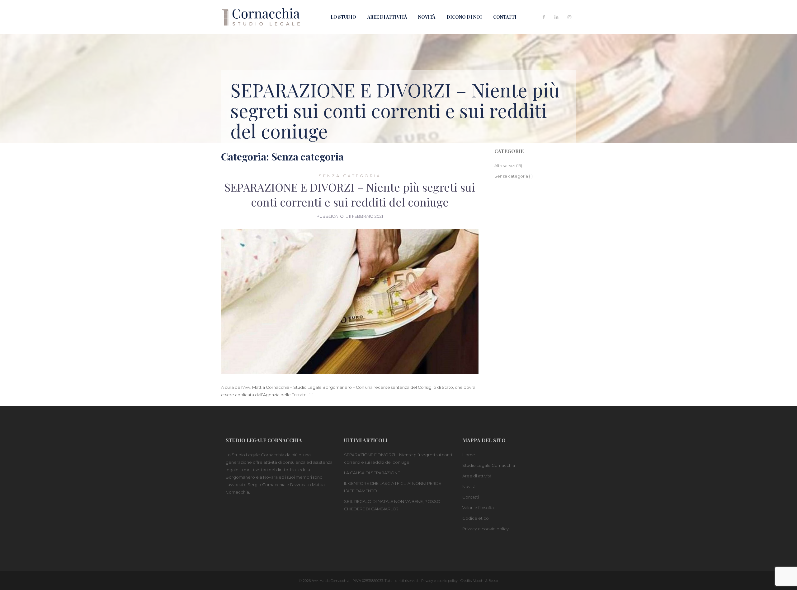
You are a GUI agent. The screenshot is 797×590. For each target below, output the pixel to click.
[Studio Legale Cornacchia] (261, 16)
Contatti (504, 17)
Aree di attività (387, 17)
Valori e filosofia (478, 507)
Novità (426, 17)
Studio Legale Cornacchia (488, 465)
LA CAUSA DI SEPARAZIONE (372, 472)
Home (468, 454)
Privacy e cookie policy (485, 528)
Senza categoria (350, 175)
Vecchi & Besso (485, 580)
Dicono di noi (464, 17)
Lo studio (343, 17)
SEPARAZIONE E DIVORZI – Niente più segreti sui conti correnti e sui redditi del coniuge (349, 194)
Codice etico (475, 518)
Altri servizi (504, 165)
